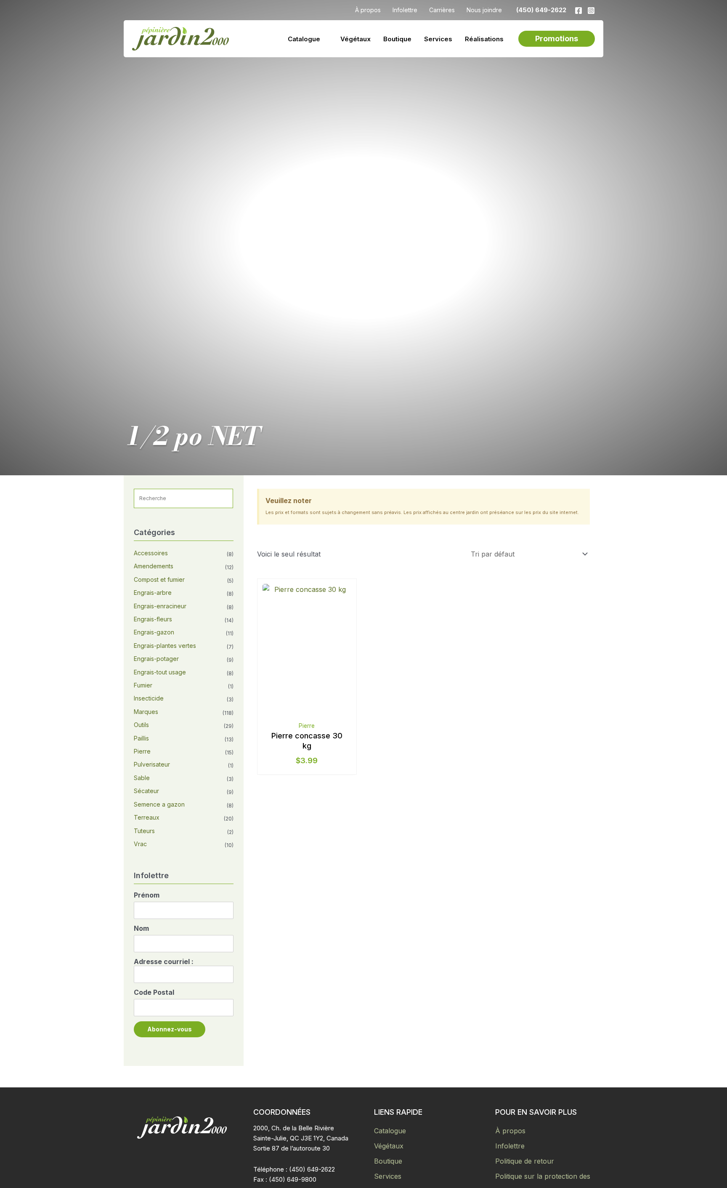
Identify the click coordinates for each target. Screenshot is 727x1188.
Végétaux (388, 1146)
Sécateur (146, 790)
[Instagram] (591, 10)
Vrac (140, 843)
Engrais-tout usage (160, 672)
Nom (141, 928)
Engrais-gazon (154, 632)
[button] (556, 39)
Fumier (143, 685)
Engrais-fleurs (153, 619)
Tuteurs (144, 830)
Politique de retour (524, 1161)
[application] (324, 38)
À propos (510, 1131)
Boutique (388, 1161)
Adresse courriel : (164, 961)
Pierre (142, 751)
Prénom (146, 895)
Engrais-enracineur (160, 606)
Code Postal (154, 992)
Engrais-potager (156, 658)
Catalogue (390, 1131)
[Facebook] (578, 10)
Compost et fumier (159, 579)
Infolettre (510, 1146)
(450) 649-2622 (541, 10)
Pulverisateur (152, 764)
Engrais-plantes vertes (165, 645)
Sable (142, 777)
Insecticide (149, 698)
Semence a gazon (159, 804)
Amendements (153, 566)
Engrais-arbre (153, 592)
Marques (146, 711)
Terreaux (146, 817)
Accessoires (151, 553)
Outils (141, 724)
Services (387, 1176)
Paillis (141, 738)
